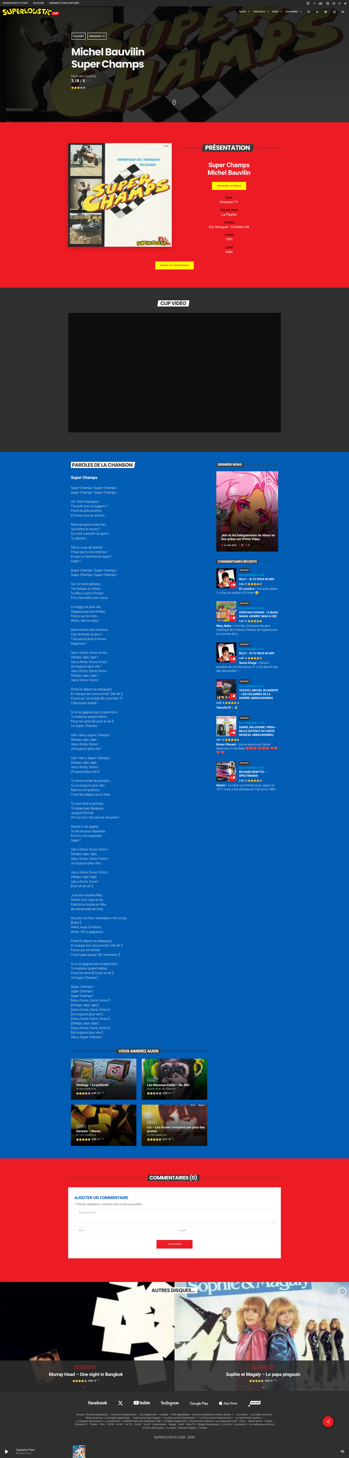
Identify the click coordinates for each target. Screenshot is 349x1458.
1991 (229, 239)
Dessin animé (255, 1421)
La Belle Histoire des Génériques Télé (142, 1421)
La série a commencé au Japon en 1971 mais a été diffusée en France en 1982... (247, 787)
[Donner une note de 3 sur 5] (78, 87)
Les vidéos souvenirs (261, 1414)
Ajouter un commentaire (174, 265)
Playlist (78, 36)
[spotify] (334, 4)
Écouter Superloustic (97, 1414)
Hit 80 (138, 1424)
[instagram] (328, 4)
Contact (203, 1428)
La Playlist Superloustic (175, 1421)
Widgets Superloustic (209, 1424)
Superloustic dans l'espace (147, 1418)
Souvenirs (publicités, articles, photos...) (212, 1414)
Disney (268, 1421)
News (225, 528)
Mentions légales (187, 1428)
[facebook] (308, 4)
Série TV (190, 1424)
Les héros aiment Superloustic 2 (215, 1418)
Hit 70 (129, 1424)
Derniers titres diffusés (201, 1421)
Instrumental (159, 1424)
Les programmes (148, 1414)
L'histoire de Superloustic (124, 1414)
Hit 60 (120, 1424)
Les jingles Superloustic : (118, 1418)
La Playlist (229, 215)
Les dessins (240, 1424)
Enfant (94, 1424)
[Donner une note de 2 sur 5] (75, 87)
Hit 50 (111, 1424)
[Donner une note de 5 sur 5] (84, 87)
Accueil (80, 1414)
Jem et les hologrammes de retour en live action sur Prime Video (248, 537)
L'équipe (164, 1414)
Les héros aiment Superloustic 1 (179, 1418)
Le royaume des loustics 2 (89, 1421)
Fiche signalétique (180, 1414)
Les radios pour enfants (261, 1424)
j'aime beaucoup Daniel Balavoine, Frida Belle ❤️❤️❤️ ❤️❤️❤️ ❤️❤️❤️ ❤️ (247, 748)
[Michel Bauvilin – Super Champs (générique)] (120, 246)
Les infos (227, 1424)
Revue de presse (94, 1418)
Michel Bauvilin (229, 172)
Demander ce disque (229, 185)
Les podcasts (113, 1421)
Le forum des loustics (153, 1428)
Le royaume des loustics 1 (249, 1418)
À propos (171, 1428)
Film (102, 1424)
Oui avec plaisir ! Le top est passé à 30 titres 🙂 (247, 591)
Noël (181, 1424)
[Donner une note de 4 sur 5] (81, 87)
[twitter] (314, 4)
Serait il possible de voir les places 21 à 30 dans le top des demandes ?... (247, 667)
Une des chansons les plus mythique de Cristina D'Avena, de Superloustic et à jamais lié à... (247, 630)
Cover (242, 1421)
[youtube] (320, 4)
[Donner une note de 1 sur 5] (72, 87)
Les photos (242, 1414)
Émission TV (97, 36)
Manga (172, 1424)
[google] (340, 4)
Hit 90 (147, 1424)
